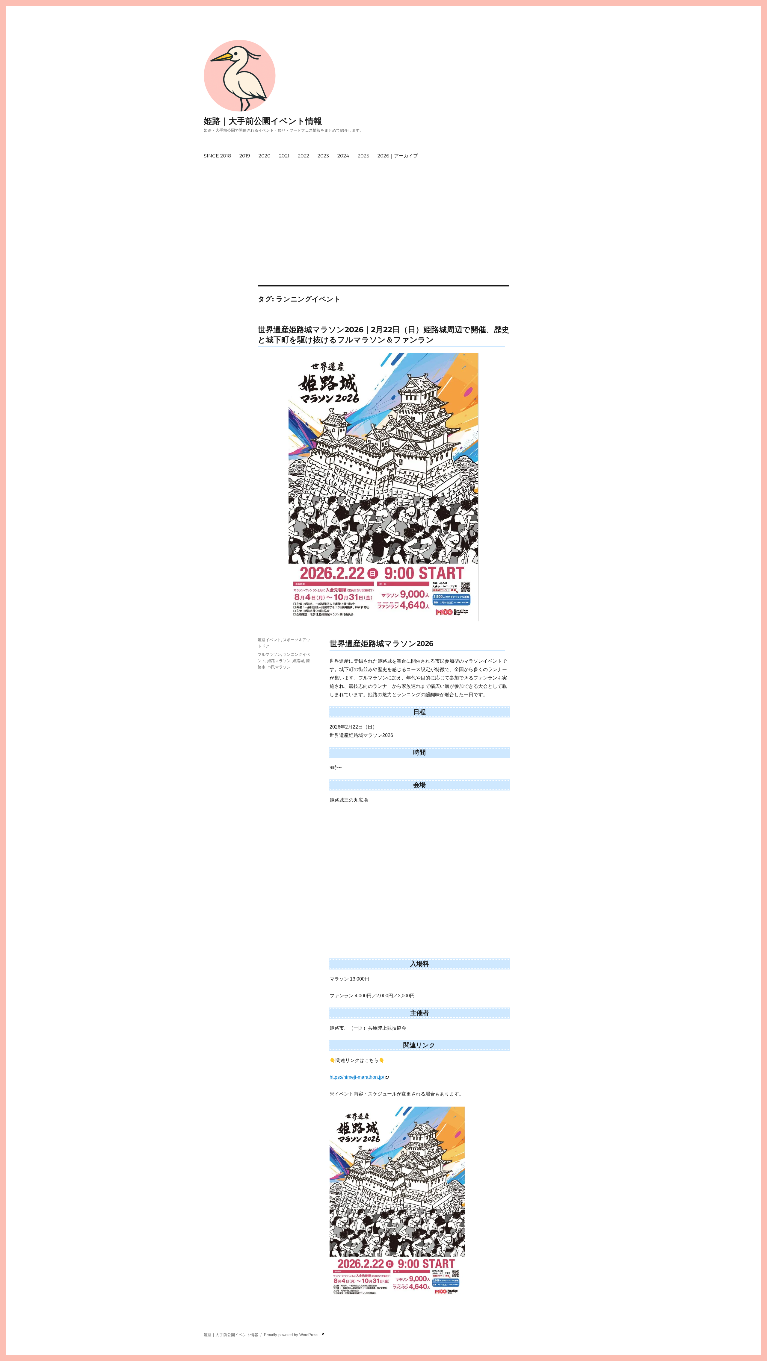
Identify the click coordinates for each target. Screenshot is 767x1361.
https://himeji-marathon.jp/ (357, 1077)
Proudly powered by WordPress (292, 1335)
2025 (363, 156)
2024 (343, 156)
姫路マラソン (279, 660)
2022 (303, 156)
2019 (244, 156)
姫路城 (298, 660)
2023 (323, 156)
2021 (284, 156)
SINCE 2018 (217, 156)
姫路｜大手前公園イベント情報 (263, 121)
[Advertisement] (383, 241)
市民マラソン (279, 666)
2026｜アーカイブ (398, 156)
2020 (265, 156)
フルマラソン (269, 654)
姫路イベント (269, 639)
